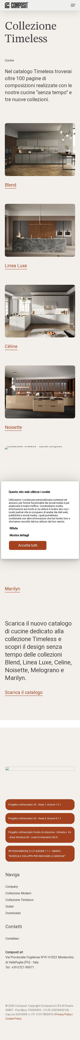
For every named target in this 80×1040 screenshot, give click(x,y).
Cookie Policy (13, 1018)
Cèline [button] (11, 346)
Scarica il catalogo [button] (24, 692)
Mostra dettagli (19, 535)
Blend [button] (10, 185)
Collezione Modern (18, 893)
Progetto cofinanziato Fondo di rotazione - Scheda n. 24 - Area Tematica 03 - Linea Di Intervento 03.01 (39, 835)
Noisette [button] (13, 427)
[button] (73, 5)
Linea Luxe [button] (16, 265)
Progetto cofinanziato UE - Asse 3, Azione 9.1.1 (34, 818)
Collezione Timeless (19, 900)
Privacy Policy (63, 1014)
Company (11, 886)
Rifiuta (14, 528)
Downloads (13, 913)
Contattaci (12, 938)
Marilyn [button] (12, 588)
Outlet (9, 906)
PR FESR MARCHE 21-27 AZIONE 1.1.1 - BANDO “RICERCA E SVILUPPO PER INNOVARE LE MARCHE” (36, 854)
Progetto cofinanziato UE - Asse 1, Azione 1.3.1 (34, 804)
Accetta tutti (27, 545)
